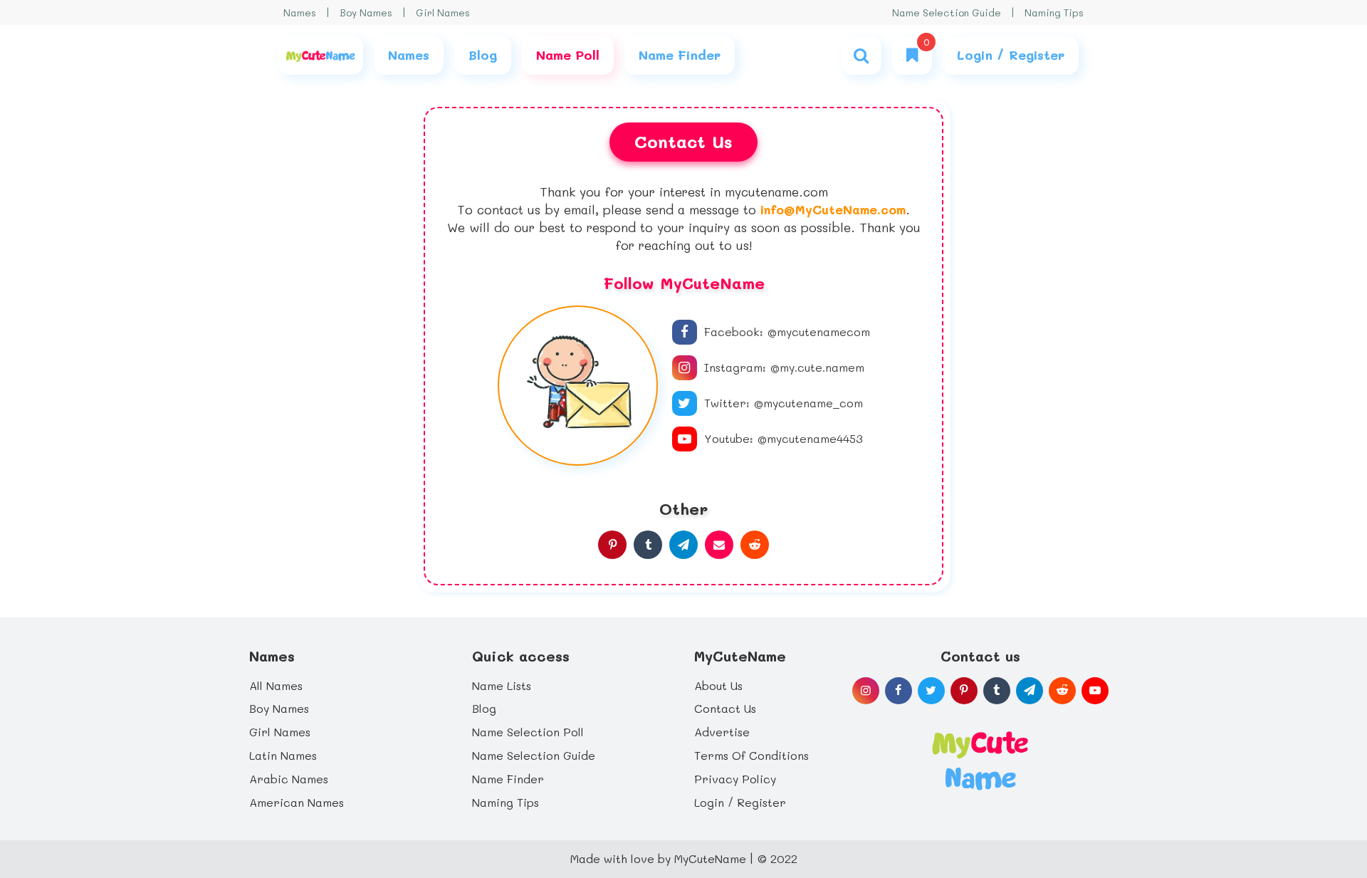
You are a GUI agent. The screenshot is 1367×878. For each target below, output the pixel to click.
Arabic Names (288, 778)
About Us (718, 685)
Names (299, 12)
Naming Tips (1054, 12)
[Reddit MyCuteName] (754, 545)
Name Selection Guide (946, 12)
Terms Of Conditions (751, 755)
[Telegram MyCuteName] (683, 545)
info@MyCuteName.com (833, 209)
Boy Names (366, 12)
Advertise (722, 731)
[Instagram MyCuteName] (865, 690)
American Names (296, 802)
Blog (484, 708)
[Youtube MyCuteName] (1095, 690)
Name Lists (501, 685)
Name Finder (508, 778)
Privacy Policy (735, 778)
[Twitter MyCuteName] (931, 690)
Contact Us (725, 708)
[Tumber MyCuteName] (648, 545)
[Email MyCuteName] (719, 545)
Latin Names (283, 755)
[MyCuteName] (320, 55)
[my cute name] (980, 759)
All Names (276, 685)
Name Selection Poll (528, 731)
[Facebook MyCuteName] (898, 690)
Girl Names (443, 12)
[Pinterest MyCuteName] (612, 545)
